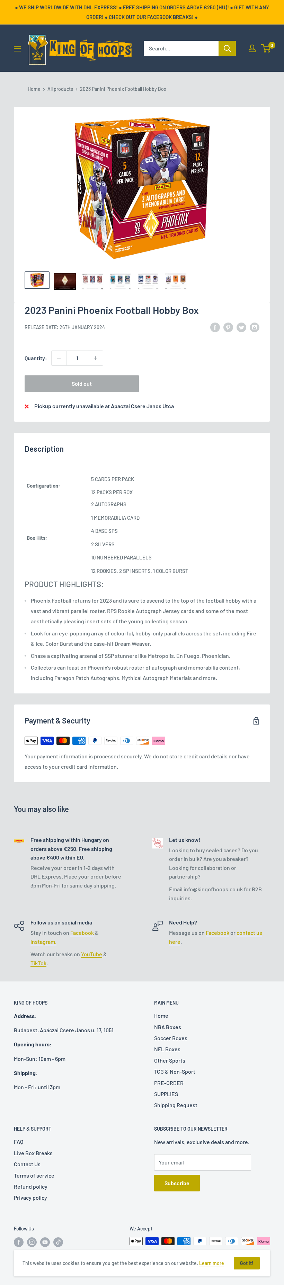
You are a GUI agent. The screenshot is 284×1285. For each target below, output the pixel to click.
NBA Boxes (167, 1027)
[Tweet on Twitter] (241, 327)
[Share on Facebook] (215, 327)
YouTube (91, 954)
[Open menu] (17, 48)
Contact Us (27, 1164)
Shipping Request (175, 1105)
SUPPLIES (166, 1094)
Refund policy (30, 1186)
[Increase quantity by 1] (95, 358)
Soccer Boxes (170, 1038)
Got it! (247, 1263)
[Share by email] (254, 327)
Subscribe (177, 1183)
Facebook (82, 932)
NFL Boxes (167, 1049)
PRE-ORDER (169, 1083)
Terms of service (34, 1175)
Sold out (82, 383)
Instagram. (43, 941)
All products (60, 89)
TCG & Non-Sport (174, 1071)
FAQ (18, 1141)
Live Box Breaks (33, 1153)
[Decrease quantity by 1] (59, 358)
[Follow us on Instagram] (32, 1242)
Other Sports (169, 1060)
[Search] (227, 48)
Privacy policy (30, 1197)
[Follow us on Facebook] (19, 1242)
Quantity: (36, 358)
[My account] (252, 48)
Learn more (211, 1263)
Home (34, 89)
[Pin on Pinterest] (228, 327)
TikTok (38, 963)
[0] (266, 48)
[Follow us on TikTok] (58, 1242)
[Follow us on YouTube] (45, 1242)
